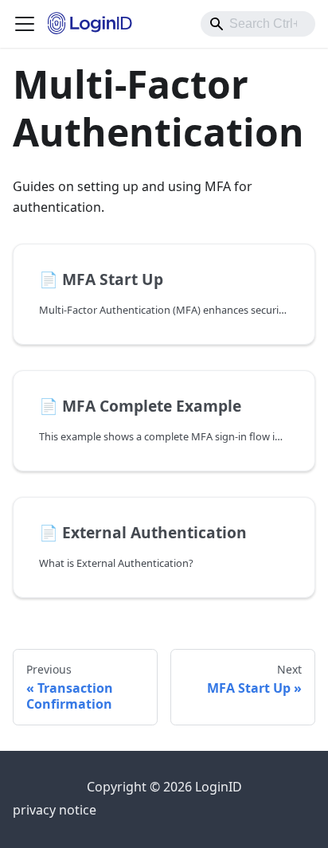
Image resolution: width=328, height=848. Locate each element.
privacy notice (54, 810)
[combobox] (258, 24)
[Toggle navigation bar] (25, 24)
